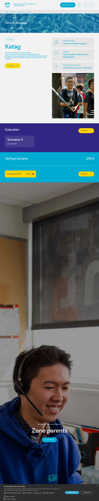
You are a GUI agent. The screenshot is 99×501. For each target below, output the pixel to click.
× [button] (97, 485)
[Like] (79, 4)
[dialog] (49, 492)
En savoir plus (35, 490)
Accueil (6, 11)
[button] (85, 4)
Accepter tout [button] (72, 492)
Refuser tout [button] (87, 492)
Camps (13, 11)
